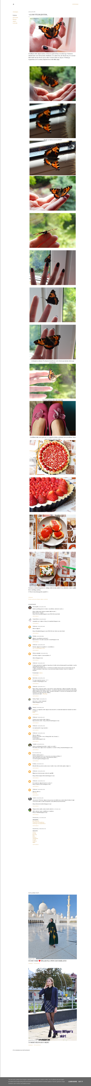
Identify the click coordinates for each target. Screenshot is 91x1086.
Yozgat (34, 839)
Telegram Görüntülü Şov (38, 822)
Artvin (34, 832)
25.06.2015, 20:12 (41, 678)
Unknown (35, 626)
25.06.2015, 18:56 (40, 636)
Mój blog (45, 693)
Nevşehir (35, 834)
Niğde (34, 842)
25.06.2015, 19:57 (41, 663)
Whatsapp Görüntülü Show (39, 823)
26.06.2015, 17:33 (37, 752)
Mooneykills (35, 606)
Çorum (34, 833)
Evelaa (34, 763)
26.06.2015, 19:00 (40, 763)
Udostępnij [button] (15, 12)
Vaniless (41, 673)
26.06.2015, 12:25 (41, 733)
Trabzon (35, 841)
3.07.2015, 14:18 (57, 809)
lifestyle (14, 19)
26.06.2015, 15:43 (40, 744)
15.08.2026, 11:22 (42, 828)
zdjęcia (14, 21)
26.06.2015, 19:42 (41, 780)
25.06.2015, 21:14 (43, 698)
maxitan (35, 744)
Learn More (72, 1081)
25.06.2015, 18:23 (41, 626)
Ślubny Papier (36, 699)
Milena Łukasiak (36, 653)
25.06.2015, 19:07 (41, 644)
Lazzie (34, 798)
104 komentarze (37, 1045)
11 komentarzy (37, 963)
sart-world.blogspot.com (39, 648)
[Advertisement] (52, 879)
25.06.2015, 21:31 (41, 717)
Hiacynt (34, 707)
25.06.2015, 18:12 (42, 619)
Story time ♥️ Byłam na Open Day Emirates (47, 961)
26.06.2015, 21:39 (41, 789)
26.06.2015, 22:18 (39, 797)
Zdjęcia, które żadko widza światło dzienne (43, 809)
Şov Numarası (36, 821)
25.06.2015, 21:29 (40, 707)
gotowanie (15, 17)
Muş (34, 836)
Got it (80, 1081)
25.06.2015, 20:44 (41, 686)
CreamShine (36, 619)
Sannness (35, 678)
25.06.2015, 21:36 (41, 725)
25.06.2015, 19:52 (44, 653)
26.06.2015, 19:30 (41, 771)
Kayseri (34, 837)
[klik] (34, 712)
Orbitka (34, 636)
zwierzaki (15, 23)
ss (33, 752)
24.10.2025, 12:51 (42, 817)
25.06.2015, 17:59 (42, 606)
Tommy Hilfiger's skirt (38, 1042)
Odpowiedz (36, 616)
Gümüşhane (35, 838)
